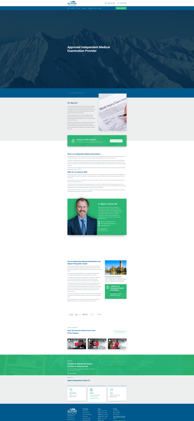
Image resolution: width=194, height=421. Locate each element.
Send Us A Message (116, 410)
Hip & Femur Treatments (86, 418)
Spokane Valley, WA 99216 (94, 398)
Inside (95, 395)
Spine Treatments (85, 410)
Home (68, 92)
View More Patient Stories (120, 331)
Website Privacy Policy (70, 419)
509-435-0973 (74, 395)
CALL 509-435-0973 (116, 140)
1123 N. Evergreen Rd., (94, 396)
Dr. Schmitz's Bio (103, 229)
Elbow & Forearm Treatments (87, 414)
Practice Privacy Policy (71, 417)
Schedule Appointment (121, 8)
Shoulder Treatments (86, 412)
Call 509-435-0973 (114, 292)
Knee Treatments (85, 416)
